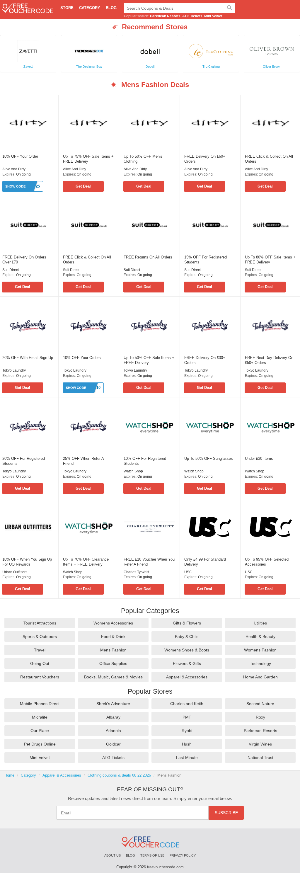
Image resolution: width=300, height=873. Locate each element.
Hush (187, 744)
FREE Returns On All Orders (148, 257)
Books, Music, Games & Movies (113, 677)
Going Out (39, 663)
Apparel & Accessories (186, 677)
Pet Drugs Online (40, 744)
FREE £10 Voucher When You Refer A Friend (149, 561)
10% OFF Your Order (20, 156)
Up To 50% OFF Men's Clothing (143, 159)
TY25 (35, 186)
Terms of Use (152, 855)
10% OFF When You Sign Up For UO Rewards (27, 561)
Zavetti (28, 66)
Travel (39, 650)
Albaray (113, 717)
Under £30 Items (259, 458)
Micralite (39, 717)
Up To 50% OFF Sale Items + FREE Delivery (149, 360)
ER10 (95, 387)
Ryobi (187, 730)
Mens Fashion (113, 650)
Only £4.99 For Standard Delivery (205, 561)
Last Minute (187, 757)
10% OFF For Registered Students (145, 461)
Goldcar (113, 744)
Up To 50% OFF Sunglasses (208, 458)
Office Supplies (113, 663)
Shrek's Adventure (113, 703)
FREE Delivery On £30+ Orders (204, 360)
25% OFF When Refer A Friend (83, 461)
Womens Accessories (113, 623)
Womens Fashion (260, 650)
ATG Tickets (192, 16)
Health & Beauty (260, 636)
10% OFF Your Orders (82, 357)
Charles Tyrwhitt (136, 572)
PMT (187, 717)
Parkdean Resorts (165, 16)
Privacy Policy (183, 855)
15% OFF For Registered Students (205, 259)
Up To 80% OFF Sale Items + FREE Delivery (270, 259)
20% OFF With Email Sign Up (27, 357)
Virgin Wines (260, 744)
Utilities (260, 623)
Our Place (39, 730)
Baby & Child (187, 636)
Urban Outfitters (14, 572)
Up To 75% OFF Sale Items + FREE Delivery (88, 159)
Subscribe (226, 812)
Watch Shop (133, 471)
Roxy (260, 717)
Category (89, 8)
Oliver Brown (272, 66)
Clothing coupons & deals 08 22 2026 (119, 775)
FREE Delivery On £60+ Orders (204, 159)
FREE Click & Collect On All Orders (269, 159)
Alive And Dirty (13, 169)
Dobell (150, 66)
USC (188, 572)
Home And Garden (260, 677)
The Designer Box (89, 66)
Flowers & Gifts (187, 663)
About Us (112, 855)
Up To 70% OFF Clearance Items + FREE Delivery (86, 561)
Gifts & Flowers (187, 623)
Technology (260, 663)
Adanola (113, 730)
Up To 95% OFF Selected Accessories (267, 561)
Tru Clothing (211, 66)
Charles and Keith (186, 703)
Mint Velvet (213, 16)
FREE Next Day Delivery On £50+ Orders (269, 360)
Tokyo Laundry (14, 370)
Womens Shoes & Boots (186, 650)
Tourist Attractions (39, 623)
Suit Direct (10, 270)
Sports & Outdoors (40, 636)
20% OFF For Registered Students (23, 461)
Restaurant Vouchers (39, 677)
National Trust (260, 757)
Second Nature (260, 703)
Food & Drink (113, 636)
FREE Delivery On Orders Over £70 (24, 259)
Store (67, 8)
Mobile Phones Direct (39, 703)
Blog (111, 8)
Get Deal (83, 186)
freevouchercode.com (165, 867)
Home (9, 775)
